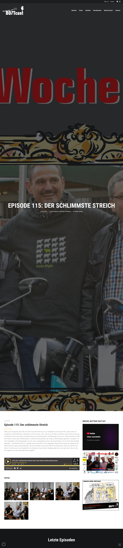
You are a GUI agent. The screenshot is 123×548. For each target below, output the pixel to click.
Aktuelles (88, 10)
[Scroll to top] (119, 545)
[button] (117, 1)
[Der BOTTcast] (13, 10)
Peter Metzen (79, 211)
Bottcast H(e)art (108, 10)
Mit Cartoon (55, 211)
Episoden (74, 10)
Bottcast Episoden (65, 211)
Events (81, 10)
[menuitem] (106, 1)
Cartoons (117, 10)
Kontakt (112, 1)
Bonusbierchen (97, 10)
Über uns (106, 1)
